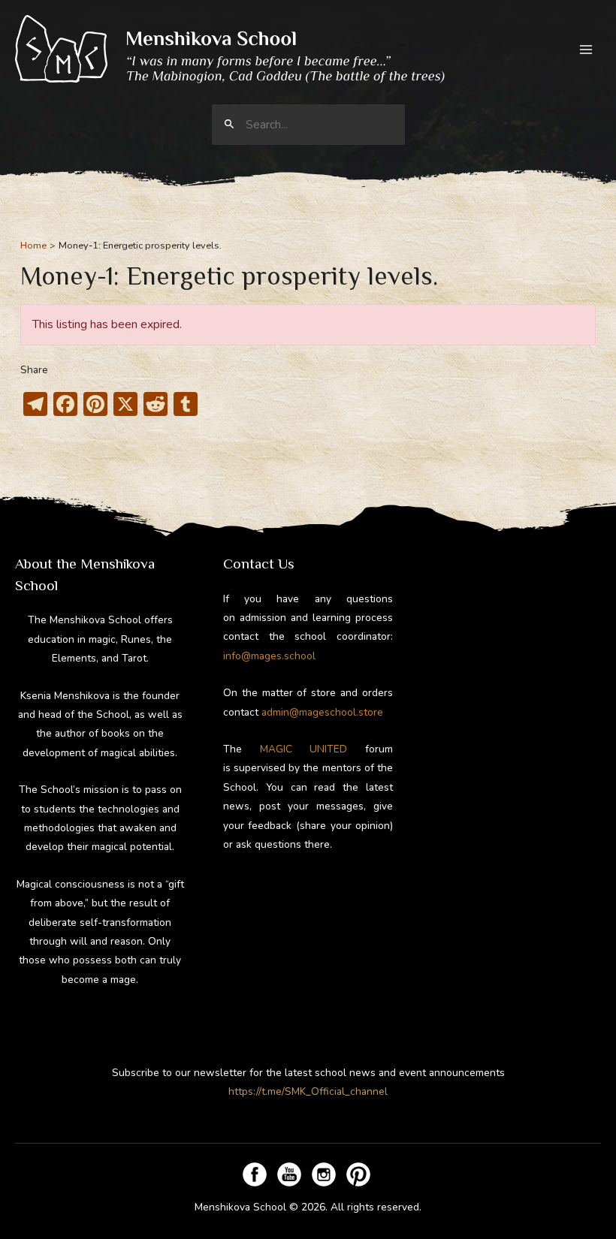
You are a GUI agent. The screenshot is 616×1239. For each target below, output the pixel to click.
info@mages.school (269, 656)
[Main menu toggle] (586, 49)
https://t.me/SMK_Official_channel (308, 1091)
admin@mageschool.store (322, 712)
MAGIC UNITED (304, 749)
